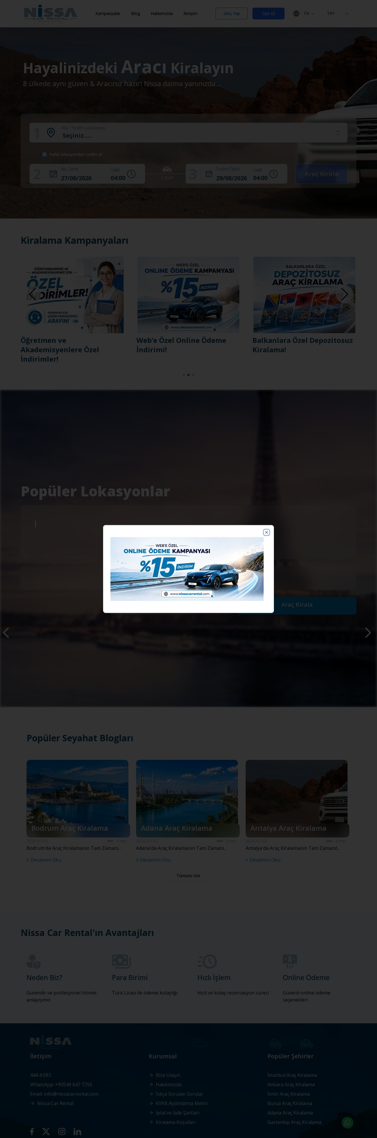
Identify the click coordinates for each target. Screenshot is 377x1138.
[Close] (266, 532)
